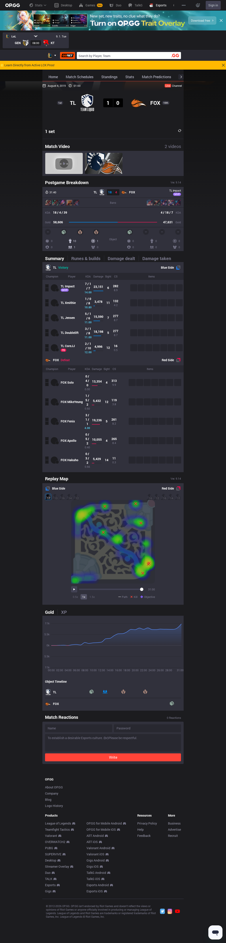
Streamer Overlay (57, 866)
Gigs (48, 891)
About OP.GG (54, 787)
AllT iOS (92, 842)
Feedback (144, 836)
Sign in (213, 5)
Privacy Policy (147, 823)
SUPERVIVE (53, 854)
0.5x (75, 597)
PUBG (49, 848)
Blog (48, 799)
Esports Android (98, 885)
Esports (50, 885)
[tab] (56, 258)
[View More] (183, 5)
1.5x (92, 597)
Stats (38, 5)
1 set (50, 131)
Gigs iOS (93, 866)
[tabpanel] (113, 367)
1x (83, 597)
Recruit (173, 836)
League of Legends (58, 823)
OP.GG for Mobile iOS (101, 829)
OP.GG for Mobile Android (104, 823)
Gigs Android (96, 860)
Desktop (50, 860)
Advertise (174, 829)
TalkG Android (96, 873)
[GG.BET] (67, 55)
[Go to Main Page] (12, 5)
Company (51, 793)
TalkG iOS (93, 879)
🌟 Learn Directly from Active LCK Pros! (27, 65)
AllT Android (95, 836)
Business (174, 823)
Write (113, 757)
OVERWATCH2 (55, 842)
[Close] (221, 20)
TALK (48, 879)
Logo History (54, 806)
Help (140, 829)
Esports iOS (95, 891)
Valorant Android (98, 848)
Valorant (51, 836)
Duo (48, 873)
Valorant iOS (95, 854)
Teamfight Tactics (57, 829)
